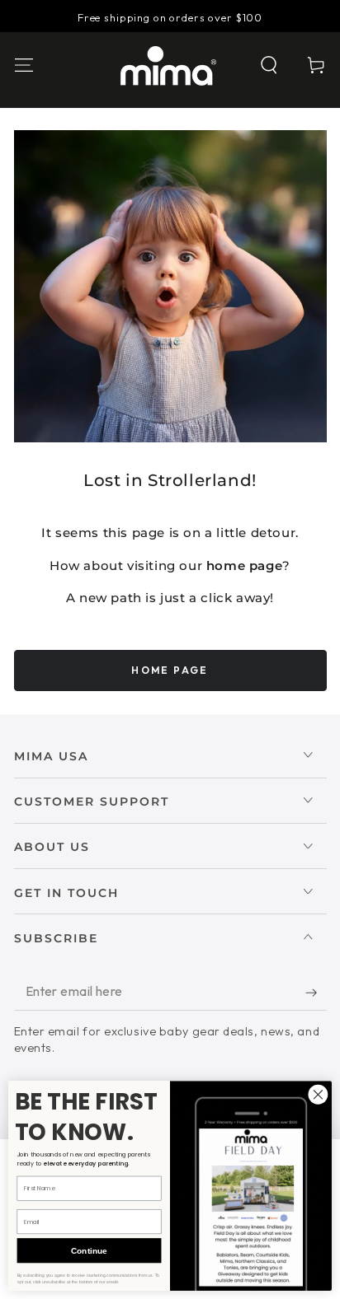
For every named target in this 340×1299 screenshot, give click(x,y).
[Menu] (23, 65)
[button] (269, 65)
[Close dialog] (318, 1094)
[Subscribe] (315, 992)
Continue (88, 1250)
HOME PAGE (170, 670)
